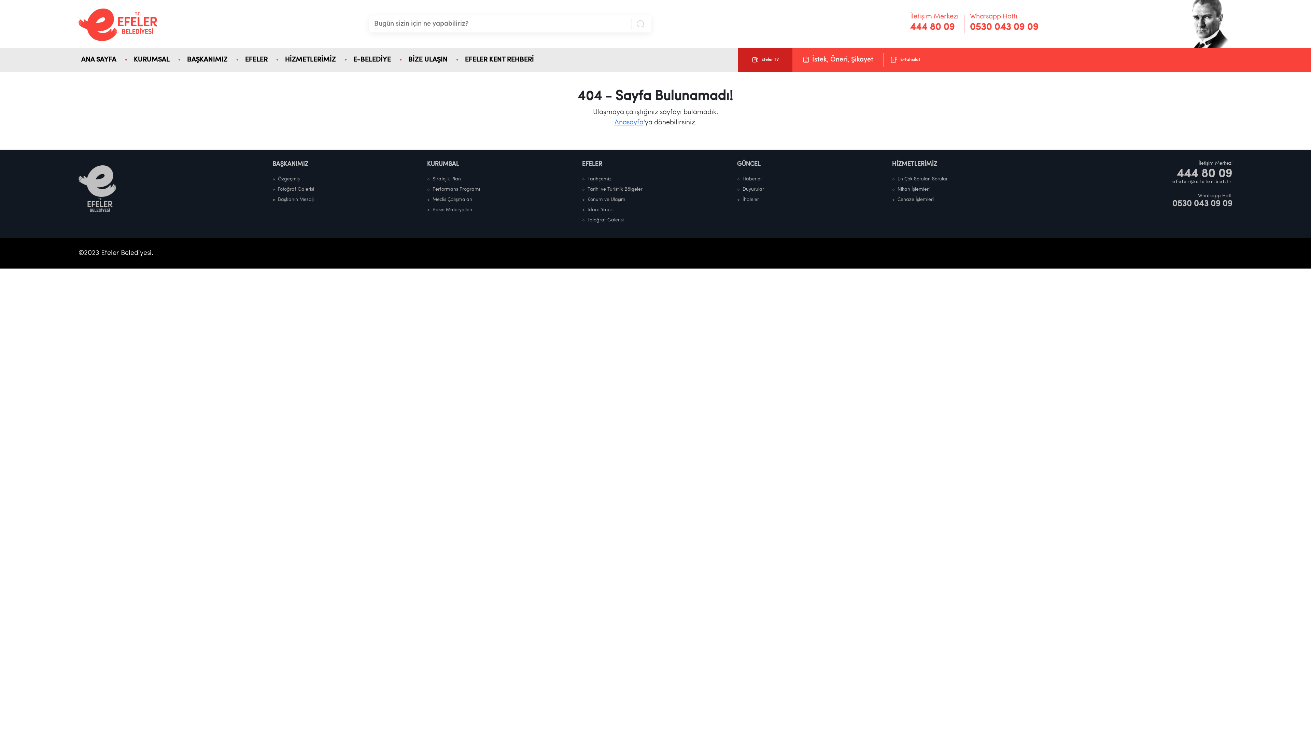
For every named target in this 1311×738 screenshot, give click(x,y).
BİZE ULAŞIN (428, 59)
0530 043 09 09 (1004, 27)
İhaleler (751, 199)
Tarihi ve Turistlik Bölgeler (615, 189)
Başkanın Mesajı (296, 199)
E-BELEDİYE (372, 59)
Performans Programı (456, 189)
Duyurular (753, 189)
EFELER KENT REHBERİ (499, 59)
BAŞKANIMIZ (207, 59)
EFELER (256, 59)
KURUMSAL (152, 59)
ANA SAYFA (98, 59)
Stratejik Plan (447, 179)
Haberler (752, 179)
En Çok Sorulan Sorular (923, 179)
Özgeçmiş (289, 179)
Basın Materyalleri (452, 210)
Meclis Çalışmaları (452, 199)
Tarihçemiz (599, 179)
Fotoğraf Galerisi (296, 189)
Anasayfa (629, 122)
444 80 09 (932, 27)
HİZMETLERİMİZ (310, 59)
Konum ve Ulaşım (606, 199)
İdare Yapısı (601, 210)
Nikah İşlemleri (914, 189)
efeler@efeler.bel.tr (1202, 181)
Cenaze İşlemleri (916, 199)
